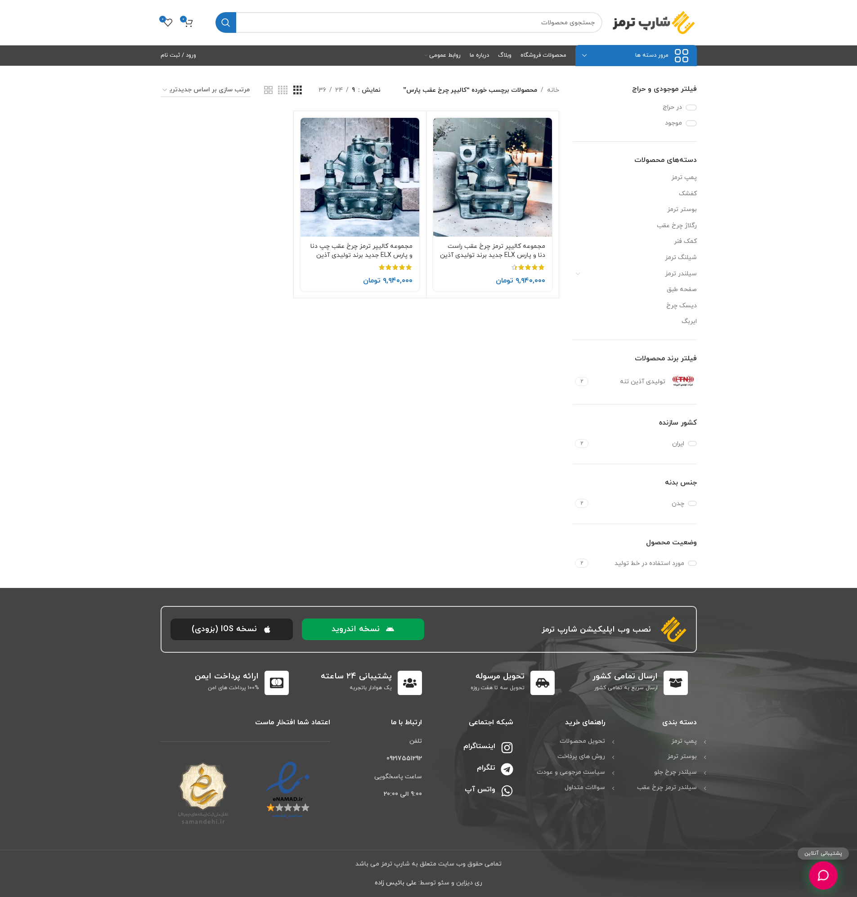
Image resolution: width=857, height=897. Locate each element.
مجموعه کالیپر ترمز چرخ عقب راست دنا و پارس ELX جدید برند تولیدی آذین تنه (492, 255)
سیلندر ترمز (681, 273)
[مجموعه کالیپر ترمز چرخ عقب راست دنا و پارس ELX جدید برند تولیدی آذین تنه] (492, 177)
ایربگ (689, 321)
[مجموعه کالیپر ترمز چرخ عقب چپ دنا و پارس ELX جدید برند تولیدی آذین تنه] (360, 177)
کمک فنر (685, 241)
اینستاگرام (479, 746)
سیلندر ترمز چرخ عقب (667, 787)
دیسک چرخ (681, 305)
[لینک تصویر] (288, 789)
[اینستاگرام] (507, 747)
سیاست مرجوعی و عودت (571, 772)
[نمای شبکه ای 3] (297, 91)
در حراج (672, 107)
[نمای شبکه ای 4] (282, 91)
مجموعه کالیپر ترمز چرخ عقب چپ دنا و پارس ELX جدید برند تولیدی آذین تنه (361, 255)
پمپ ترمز (684, 177)
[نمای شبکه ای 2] (268, 91)
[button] (363, 629)
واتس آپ (480, 789)
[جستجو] (225, 22)
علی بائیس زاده (396, 883)
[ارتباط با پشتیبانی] (823, 875)
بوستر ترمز (682, 209)
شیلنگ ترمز (681, 257)
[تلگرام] (507, 769)
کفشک (688, 193)
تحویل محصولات (582, 741)
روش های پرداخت (581, 756)
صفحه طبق (682, 289)
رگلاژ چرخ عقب (677, 225)
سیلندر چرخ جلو (675, 772)
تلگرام (486, 768)
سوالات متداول (585, 787)
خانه (553, 90)
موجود (673, 123)
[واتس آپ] (507, 791)
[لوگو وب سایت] (654, 22)
